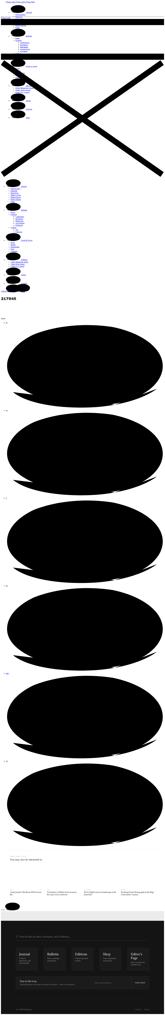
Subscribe (140, 983)
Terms (146, 1009)
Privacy (138, 1009)
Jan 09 (8, 291)
